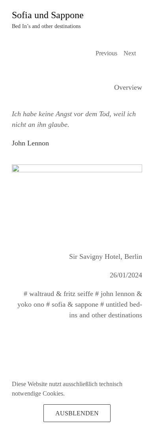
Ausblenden (77, 413)
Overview (128, 87)
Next (130, 53)
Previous (106, 53)
